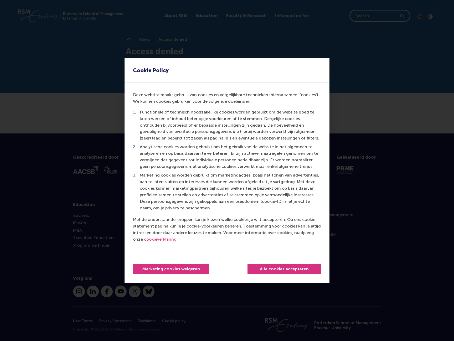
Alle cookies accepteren (284, 268)
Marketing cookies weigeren (171, 268)
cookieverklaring (160, 239)
